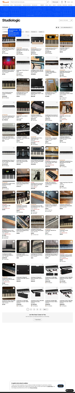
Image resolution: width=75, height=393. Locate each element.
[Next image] (14, 40)
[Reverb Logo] (5, 2)
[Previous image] (4, 40)
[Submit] (71, 20)
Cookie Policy (50, 386)
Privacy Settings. (33, 387)
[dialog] (37, 386)
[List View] (58, 27)
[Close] (20, 30)
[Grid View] (56, 27)
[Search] (47, 2)
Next (45, 309)
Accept (60, 385)
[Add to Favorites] (9, 27)
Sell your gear (55, 2)
